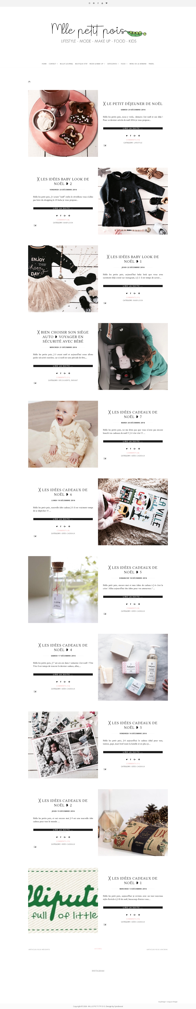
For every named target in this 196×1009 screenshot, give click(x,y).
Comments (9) (63, 530)
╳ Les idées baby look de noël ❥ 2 (63, 181)
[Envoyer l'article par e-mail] (133, 145)
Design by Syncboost (114, 1006)
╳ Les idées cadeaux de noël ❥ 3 (133, 725)
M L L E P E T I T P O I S (96, 1006)
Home (44, 64)
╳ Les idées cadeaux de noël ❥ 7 (133, 414)
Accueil (98, 949)
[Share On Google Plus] (135, 136)
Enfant (74, 380)
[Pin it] (139, 136)
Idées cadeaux (138, 456)
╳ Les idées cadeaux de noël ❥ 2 (63, 803)
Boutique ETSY (81, 64)
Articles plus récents (39, 950)
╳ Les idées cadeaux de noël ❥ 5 (133, 570)
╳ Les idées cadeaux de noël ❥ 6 (63, 492)
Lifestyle (138, 143)
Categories (112, 64)
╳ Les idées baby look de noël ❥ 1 (133, 259)
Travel (151, 64)
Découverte (64, 380)
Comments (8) (63, 220)
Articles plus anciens (157, 950)
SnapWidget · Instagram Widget (167, 1002)
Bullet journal (66, 64)
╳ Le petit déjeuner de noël (133, 104)
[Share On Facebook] (130, 136)
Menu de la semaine (138, 64)
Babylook (68, 223)
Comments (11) (133, 297)
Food (123, 64)
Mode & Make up (96, 64)
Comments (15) (63, 841)
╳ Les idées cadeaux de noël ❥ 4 (63, 647)
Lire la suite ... (133, 128)
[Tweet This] (127, 136)
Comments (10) (133, 140)
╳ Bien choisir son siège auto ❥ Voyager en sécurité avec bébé (63, 337)
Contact (52, 64)
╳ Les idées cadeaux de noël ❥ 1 (133, 880)
